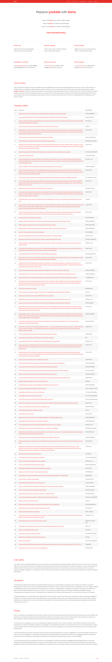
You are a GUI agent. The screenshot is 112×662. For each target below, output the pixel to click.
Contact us (96, 1)
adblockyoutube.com (21, 65)
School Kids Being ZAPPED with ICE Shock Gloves (32, 482)
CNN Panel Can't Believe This (26, 155)
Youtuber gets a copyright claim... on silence (30, 217)
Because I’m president (24, 540)
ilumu (15, 1)
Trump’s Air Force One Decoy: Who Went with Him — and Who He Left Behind (38, 428)
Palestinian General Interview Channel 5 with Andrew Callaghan (35, 468)
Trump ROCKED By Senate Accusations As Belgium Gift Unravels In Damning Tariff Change (42, 363)
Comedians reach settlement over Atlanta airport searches (34, 421)
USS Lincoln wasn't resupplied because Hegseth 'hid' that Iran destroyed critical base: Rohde (42, 113)
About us (69, 1)
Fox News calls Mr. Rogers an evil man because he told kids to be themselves (38, 126)
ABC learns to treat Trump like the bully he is (30, 453)
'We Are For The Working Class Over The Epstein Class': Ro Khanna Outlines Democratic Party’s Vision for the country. (48, 403)
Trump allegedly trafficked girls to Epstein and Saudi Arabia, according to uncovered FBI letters (43, 117)
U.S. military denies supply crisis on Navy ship (30, 395)
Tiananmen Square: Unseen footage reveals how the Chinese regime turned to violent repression (43, 370)
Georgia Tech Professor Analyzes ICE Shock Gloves (32, 537)
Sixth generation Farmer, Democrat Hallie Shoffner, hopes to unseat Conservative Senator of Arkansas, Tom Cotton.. (48, 277)
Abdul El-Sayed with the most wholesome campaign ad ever (34, 406)
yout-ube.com (50, 65)
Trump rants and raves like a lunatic (27, 288)
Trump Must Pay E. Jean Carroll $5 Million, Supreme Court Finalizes (36, 137)
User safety (90, 1)
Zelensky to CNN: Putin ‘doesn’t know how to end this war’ (33, 471)
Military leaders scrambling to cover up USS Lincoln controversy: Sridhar (37, 224)
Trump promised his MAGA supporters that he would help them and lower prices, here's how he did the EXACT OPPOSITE (50, 544)
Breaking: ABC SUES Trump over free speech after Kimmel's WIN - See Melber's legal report (42, 228)
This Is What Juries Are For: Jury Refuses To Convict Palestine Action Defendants (39, 341)
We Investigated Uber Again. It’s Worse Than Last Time (32, 520)
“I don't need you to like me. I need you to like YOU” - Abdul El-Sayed (36, 493)
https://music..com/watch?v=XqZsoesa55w (56, 26)
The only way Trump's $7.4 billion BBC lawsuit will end (32, 490)
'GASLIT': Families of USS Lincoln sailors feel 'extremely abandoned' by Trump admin (40, 166)
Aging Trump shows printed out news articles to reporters (33, 359)
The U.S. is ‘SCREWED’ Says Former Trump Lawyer (31, 464)
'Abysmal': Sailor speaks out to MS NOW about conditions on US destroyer (38, 374)
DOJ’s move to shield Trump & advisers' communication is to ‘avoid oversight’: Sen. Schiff (41, 486)
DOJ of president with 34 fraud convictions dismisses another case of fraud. (38, 334)
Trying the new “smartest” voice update (29, 479)
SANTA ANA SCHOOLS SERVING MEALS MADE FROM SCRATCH (36, 399)
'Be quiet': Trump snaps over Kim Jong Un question (31, 232)
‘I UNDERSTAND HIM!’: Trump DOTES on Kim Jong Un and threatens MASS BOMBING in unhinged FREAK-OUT (47, 274)
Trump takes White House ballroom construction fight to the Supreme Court (38, 497)
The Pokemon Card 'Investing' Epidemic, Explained (32, 457)
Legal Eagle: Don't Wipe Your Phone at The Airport (31, 392)
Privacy (20, 658)
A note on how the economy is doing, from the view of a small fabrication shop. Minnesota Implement (44, 292)
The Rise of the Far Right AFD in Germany (29, 511)
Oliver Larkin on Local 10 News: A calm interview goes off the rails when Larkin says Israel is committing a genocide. (48, 177)
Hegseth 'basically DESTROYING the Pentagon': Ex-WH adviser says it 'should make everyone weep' (44, 152)
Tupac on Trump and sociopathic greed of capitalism (32, 461)
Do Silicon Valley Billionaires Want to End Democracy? (32, 388)
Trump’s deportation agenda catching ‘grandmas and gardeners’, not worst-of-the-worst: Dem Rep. (44, 270)
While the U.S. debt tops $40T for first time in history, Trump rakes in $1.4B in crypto (40, 239)
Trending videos (82, 1)
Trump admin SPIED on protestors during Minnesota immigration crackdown (38, 366)
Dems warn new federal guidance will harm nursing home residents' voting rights (39, 437)
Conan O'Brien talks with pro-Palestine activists (30, 410)
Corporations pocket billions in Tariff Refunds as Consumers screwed (36, 337)
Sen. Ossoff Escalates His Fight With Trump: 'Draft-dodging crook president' (38, 253)
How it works (75, 1)
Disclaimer (16, 658)
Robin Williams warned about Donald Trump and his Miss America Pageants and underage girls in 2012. (45, 299)
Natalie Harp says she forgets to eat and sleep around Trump (34, 508)
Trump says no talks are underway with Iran (29, 533)
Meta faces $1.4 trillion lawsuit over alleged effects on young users (36, 188)
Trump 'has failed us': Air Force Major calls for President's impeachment (37, 141)
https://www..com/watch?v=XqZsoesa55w (56, 20)
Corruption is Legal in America (26, 413)
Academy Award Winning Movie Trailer (28, 529)
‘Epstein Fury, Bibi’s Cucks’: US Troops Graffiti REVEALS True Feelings (36, 295)
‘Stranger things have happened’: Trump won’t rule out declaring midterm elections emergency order (44, 221)
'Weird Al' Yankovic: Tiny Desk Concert (28, 500)
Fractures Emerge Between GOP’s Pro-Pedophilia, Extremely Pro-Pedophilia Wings (40, 235)
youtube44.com (81, 65)
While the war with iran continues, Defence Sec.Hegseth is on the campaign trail (39, 504)
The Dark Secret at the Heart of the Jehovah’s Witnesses (33, 548)
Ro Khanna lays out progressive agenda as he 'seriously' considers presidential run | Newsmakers (43, 475)
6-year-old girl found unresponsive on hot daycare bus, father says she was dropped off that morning (44, 377)
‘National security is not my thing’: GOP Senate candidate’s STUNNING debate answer (40, 417)
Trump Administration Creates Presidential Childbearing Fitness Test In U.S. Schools (40, 424)
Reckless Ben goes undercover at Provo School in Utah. (33, 381)
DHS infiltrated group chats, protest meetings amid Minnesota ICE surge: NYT (38, 384)
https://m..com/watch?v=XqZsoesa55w (56, 23)
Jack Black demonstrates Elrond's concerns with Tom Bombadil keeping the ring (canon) (41, 526)
